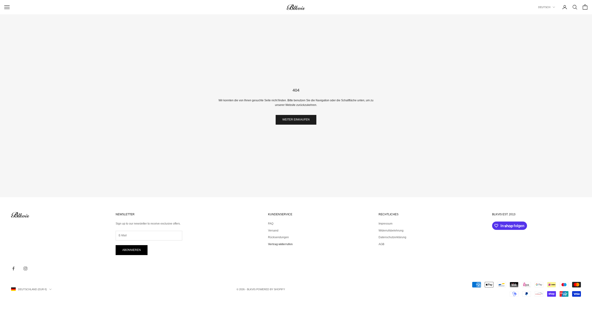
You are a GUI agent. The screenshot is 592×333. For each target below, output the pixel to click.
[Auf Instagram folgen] (25, 268)
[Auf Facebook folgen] (13, 268)
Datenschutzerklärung (392, 237)
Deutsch (544, 7)
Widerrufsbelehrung (391, 230)
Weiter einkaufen (296, 119)
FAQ (270, 223)
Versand (273, 230)
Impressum (385, 223)
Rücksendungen (278, 237)
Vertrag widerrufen (280, 244)
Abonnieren (131, 250)
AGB (381, 244)
